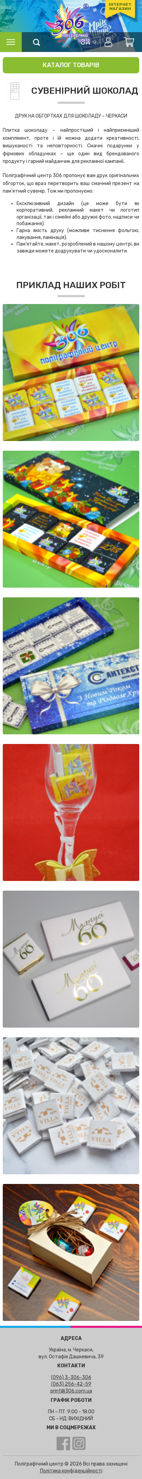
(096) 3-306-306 (71, 1377)
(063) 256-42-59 (71, 1384)
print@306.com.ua (71, 1391)
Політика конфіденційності (71, 1471)
